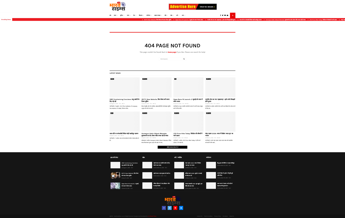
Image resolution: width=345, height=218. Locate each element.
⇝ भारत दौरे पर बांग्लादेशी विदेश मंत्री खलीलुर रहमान (238, 20)
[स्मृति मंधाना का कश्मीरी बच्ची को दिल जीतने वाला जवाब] (147, 165)
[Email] (228, 15)
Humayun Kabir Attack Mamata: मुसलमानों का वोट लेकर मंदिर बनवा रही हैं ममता (155, 135)
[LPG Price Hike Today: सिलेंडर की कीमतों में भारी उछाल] (188, 122)
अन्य (183, 15)
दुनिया (121, 15)
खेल (171, 15)
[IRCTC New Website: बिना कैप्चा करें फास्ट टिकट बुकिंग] (157, 87)
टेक (134, 15)
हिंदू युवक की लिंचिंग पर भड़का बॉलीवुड (225, 163)
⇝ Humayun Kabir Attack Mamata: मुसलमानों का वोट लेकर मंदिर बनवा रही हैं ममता (273, 20)
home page (172, 52)
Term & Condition (208, 216)
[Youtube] (225, 15)
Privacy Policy (217, 216)
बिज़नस (140, 15)
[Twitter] (223, 15)
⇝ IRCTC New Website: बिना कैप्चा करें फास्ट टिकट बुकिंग (145, 20)
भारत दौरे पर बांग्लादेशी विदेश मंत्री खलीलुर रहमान (124, 134)
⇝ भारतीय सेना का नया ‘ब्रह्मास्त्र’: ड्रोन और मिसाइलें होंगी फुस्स (208, 20)
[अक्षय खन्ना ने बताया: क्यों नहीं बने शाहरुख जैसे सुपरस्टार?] (211, 185)
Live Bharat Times (152, 216)
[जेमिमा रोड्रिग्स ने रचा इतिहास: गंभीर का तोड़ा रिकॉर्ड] (147, 185)
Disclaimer (225, 216)
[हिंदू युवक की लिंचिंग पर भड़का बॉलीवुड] (211, 165)
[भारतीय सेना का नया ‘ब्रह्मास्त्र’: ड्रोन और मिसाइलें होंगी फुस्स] (220, 87)
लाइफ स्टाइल (157, 15)
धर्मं (177, 15)
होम (110, 15)
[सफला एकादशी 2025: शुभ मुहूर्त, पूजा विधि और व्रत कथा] (179, 186)
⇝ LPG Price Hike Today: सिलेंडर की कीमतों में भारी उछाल (310, 20)
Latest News (115, 73)
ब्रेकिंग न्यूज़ (145, 79)
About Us (232, 216)
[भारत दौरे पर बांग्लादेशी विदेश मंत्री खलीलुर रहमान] (125, 122)
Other (112, 79)
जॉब (165, 15)
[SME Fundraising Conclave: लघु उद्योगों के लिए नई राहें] (125, 87)
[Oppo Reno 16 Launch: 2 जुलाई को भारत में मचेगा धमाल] (188, 87)
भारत (115, 15)
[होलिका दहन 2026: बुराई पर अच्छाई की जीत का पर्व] (179, 175)
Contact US (199, 216)
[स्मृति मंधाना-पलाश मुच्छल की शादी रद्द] (147, 175)
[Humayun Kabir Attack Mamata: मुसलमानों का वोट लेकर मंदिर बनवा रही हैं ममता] (157, 122)
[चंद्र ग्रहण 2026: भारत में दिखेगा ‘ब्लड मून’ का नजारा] (220, 122)
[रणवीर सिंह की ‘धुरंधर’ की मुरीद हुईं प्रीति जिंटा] (211, 175)
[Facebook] (221, 15)
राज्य (128, 15)
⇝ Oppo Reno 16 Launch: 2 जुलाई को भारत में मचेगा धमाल (176, 20)
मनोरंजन (148, 15)
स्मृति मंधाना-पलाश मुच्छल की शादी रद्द (161, 173)
